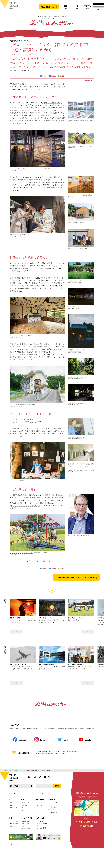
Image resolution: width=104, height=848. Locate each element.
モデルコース (13, 807)
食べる (24, 807)
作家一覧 (39, 805)
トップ (3, 770)
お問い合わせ (41, 818)
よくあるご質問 (41, 828)
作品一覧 (39, 803)
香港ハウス (35, 185)
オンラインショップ (88, 146)
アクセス (12, 793)
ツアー (11, 805)
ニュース (39, 793)
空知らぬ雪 (74, 403)
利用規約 (24, 826)
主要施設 (24, 805)
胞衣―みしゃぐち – (46, 344)
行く (10, 799)
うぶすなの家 (13, 480)
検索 (57, 786)
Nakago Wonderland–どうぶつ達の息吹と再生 (21, 552)
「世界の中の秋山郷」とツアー (82, 535)
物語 (84, 826)
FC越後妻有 (53, 807)
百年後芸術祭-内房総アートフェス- (49, 263)
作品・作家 (40, 799)
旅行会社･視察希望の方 (42, 824)
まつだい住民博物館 (73, 470)
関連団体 (12, 826)
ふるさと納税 (53, 812)
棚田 (24, 118)
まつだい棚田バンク (73, 146)
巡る (22, 799)
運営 (92, 826)
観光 (95, 822)
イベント (24, 793)
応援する (51, 799)
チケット (12, 803)
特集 (16, 770)
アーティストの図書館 (51, 177)
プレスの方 (40, 821)
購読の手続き (25, 821)
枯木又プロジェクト (73, 281)
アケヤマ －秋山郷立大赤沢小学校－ (18, 404)
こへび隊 (52, 809)
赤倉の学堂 (71, 437)
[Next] (87, 632)
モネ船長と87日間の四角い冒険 (76, 120)
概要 (10, 818)
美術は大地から (9, 770)
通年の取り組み (14, 823)
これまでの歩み (14, 821)
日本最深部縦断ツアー (36, 498)
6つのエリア (25, 803)
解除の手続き (25, 823)
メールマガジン (27, 818)
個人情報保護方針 (27, 828)
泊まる (24, 810)
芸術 (88, 822)
